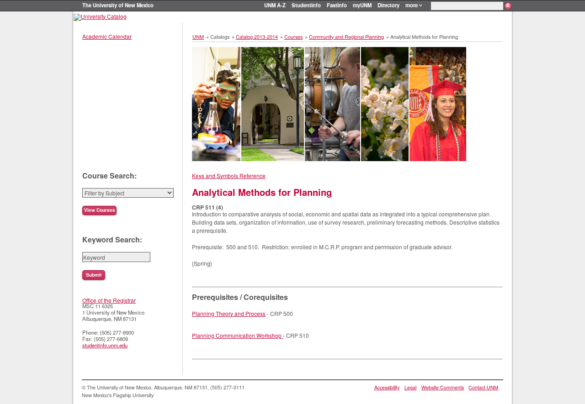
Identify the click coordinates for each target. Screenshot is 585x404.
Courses (293, 36)
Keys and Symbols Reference (229, 175)
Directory (388, 5)
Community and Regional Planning (346, 36)
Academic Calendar (107, 36)
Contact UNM (483, 387)
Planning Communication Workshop (237, 335)
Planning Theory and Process (229, 313)
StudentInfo (306, 5)
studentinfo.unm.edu (105, 345)
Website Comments (442, 387)
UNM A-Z (275, 5)
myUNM (362, 5)
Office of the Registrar (109, 300)
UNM (198, 36)
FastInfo (337, 5)
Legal (410, 387)
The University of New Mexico (118, 5)
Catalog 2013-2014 (257, 36)
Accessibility (386, 387)
